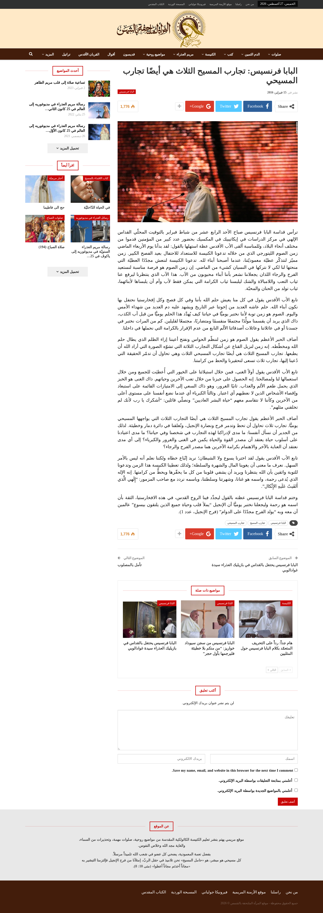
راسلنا (238, 4)
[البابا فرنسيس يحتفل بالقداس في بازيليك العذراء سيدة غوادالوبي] (149, 619)
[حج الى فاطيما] (45, 189)
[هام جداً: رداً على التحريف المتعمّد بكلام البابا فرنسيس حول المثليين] (265, 619)
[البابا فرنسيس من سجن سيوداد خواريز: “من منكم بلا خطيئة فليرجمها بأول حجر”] (207, 619)
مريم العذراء (185, 54)
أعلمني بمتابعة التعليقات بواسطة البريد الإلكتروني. (255, 780)
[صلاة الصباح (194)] (45, 228)
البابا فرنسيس (126, 91)
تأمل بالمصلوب (130, 565)
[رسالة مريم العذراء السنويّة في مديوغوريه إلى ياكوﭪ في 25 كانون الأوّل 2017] (90, 228)
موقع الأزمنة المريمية (220, 4)
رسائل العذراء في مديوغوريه (92, 217)
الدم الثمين (252, 54)
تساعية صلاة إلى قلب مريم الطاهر (60, 82)
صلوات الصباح (55, 217)
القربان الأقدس (88, 54)
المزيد (49, 54)
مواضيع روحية (155, 54)
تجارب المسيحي (235, 522)
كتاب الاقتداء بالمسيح (96, 178)
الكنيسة (210, 54)
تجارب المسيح (257, 522)
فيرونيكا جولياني (197, 4)
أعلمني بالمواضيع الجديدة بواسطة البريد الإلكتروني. (254, 791)
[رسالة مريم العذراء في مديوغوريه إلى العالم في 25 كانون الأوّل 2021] (99, 132)
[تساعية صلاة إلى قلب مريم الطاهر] (99, 89)
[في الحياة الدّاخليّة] (90, 189)
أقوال (111, 54)
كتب (230, 54)
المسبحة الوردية (176, 4)
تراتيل (66, 54)
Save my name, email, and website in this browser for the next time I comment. (232, 770)
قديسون (129, 54)
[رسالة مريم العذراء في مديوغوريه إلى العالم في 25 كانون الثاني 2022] (99, 110)
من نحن (250, 4)
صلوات (276, 54)
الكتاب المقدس (156, 4)
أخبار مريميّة (56, 178)
